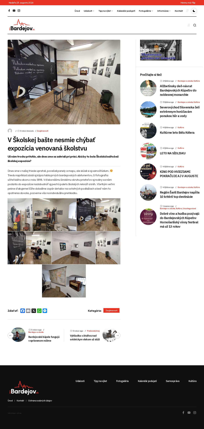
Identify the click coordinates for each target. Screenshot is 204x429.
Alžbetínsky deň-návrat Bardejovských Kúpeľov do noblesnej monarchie (178, 90)
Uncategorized (189, 208)
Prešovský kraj (93, 331)
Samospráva (172, 381)
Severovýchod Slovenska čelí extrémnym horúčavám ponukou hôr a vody (180, 111)
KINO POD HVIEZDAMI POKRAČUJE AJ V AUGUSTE (179, 174)
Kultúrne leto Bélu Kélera (177, 132)
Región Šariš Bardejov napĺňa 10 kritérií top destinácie (180, 194)
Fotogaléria (145, 10)
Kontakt (179, 10)
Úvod (77, 10)
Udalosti (88, 10)
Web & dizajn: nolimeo (15, 413)
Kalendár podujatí (126, 10)
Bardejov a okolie (36, 332)
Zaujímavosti (42, 131)
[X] (33, 311)
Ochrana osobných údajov (40, 400)
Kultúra (197, 81)
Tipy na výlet (105, 10)
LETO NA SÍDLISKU (173, 153)
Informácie (162, 10)
